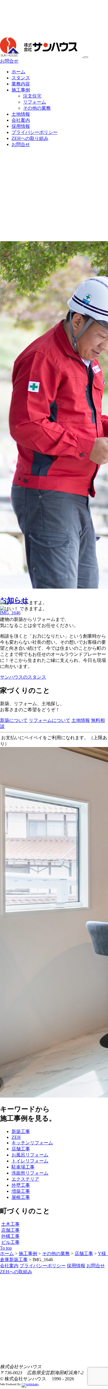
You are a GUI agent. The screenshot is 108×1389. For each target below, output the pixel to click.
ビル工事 (10, 1242)
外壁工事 (21, 1185)
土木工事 (10, 1224)
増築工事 (21, 1191)
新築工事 (21, 1131)
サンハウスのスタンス (23, 677)
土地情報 (21, 114)
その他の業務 (37, 108)
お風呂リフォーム (30, 1154)
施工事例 (21, 89)
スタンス (21, 77)
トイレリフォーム (30, 1160)
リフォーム (34, 102)
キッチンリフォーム (32, 1142)
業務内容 (21, 83)
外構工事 (10, 1236)
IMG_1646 (10, 612)
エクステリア (25, 1179)
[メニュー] (86, 57)
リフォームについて (49, 720)
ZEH (16, 1137)
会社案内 (21, 120)
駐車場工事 (23, 1167)
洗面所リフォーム (30, 1173)
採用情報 (21, 126)
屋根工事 (21, 1197)
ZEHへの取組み (16, 1271)
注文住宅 (32, 95)
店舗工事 (21, 1148)
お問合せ (9, 61)
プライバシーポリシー (35, 132)
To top (6, 1248)
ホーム (18, 71)
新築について (14, 720)
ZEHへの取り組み (30, 138)
